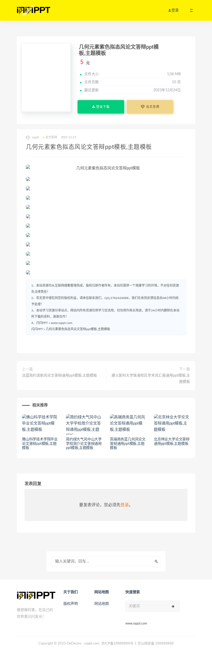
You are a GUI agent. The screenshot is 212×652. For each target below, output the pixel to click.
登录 (124, 505)
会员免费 (152, 106)
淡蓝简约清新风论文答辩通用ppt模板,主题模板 (59, 375)
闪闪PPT (37, 329)
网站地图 (101, 604)
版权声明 (70, 604)
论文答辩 (51, 137)
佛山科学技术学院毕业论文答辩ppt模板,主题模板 (40, 444)
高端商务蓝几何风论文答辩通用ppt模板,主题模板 (128, 444)
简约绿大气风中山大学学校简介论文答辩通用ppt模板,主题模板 (84, 444)
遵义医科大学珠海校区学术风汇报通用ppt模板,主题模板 (150, 379)
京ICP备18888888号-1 (119, 643)
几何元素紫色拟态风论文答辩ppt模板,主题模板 (78, 329)
